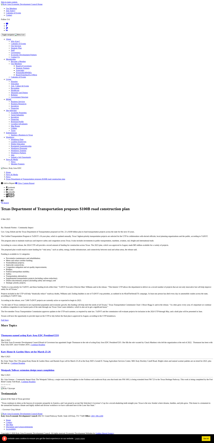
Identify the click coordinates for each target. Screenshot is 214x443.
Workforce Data (17, 139)
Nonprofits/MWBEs (24, 73)
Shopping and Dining (19, 93)
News (13, 162)
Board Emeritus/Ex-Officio (26, 75)
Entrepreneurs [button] (11, 133)
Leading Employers (18, 142)
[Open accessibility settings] (4, 438)
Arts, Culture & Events (20, 86)
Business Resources (18, 104)
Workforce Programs (19, 148)
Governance (15, 52)
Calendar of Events (13, 13)
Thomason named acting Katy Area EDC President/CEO (30, 335)
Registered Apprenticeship (21, 146)
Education (15, 84)
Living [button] (8, 79)
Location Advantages (19, 124)
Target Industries (17, 115)
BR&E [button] (8, 99)
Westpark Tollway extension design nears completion (27, 370)
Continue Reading (38, 345)
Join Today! (10, 11)
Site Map (9, 425)
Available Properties (19, 113)
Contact (9, 15)
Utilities (14, 128)
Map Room (15, 126)
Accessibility (11, 429)
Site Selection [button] (11, 110)
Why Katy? (15, 41)
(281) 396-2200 (97, 416)
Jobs (12, 155)
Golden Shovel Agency (105, 433)
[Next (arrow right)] (4, 386)
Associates (20, 70)
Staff (13, 50)
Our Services (16, 46)
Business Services (18, 102)
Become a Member (18, 61)
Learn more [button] (80, 438)
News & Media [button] (12, 159)
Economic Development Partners (24, 55)
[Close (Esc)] (2, 384)
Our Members (11, 8)
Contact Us (15, 57)
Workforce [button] (10, 137)
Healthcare (15, 90)
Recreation (15, 88)
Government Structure (19, 97)
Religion (14, 95)
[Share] (4, 384)
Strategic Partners (22, 68)
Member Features (18, 164)
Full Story (5, 320)
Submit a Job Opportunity (21, 157)
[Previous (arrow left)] (2, 386)
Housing (14, 81)
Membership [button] (11, 59)
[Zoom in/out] (9, 384)
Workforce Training (18, 151)
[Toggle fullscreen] (7, 384)
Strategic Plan (16, 48)
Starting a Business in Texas (22, 135)
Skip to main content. (9, 2)
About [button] (8, 39)
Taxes (13, 130)
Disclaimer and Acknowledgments (19, 427)
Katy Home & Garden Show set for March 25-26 (26, 351)
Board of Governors (24, 66)
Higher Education (18, 144)
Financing (15, 108)
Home (8, 420)
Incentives (15, 106)
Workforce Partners (18, 153)
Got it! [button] (206, 439)
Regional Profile (17, 122)
